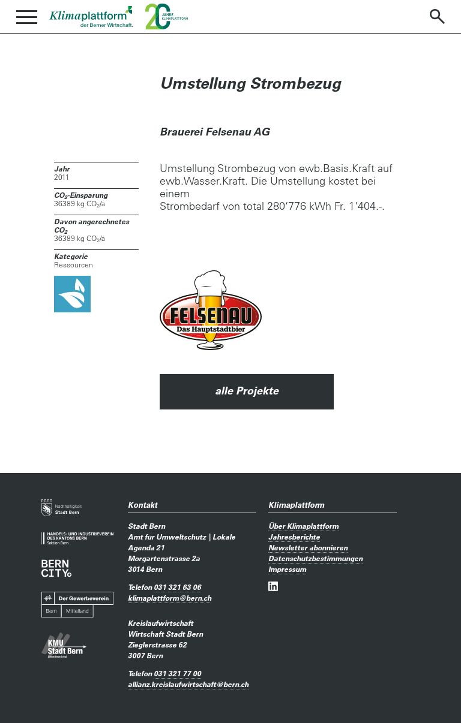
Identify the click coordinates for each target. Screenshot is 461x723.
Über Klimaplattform (303, 526)
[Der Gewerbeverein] (77, 605)
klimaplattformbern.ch (169, 597)
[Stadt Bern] (61, 508)
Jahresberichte (294, 536)
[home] (91, 16)
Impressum (287, 569)
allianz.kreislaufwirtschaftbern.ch (188, 684)
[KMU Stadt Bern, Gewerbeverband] (63, 645)
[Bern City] (56, 568)
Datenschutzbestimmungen (315, 558)
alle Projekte (247, 390)
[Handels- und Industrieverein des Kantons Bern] (77, 538)
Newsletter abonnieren (308, 547)
